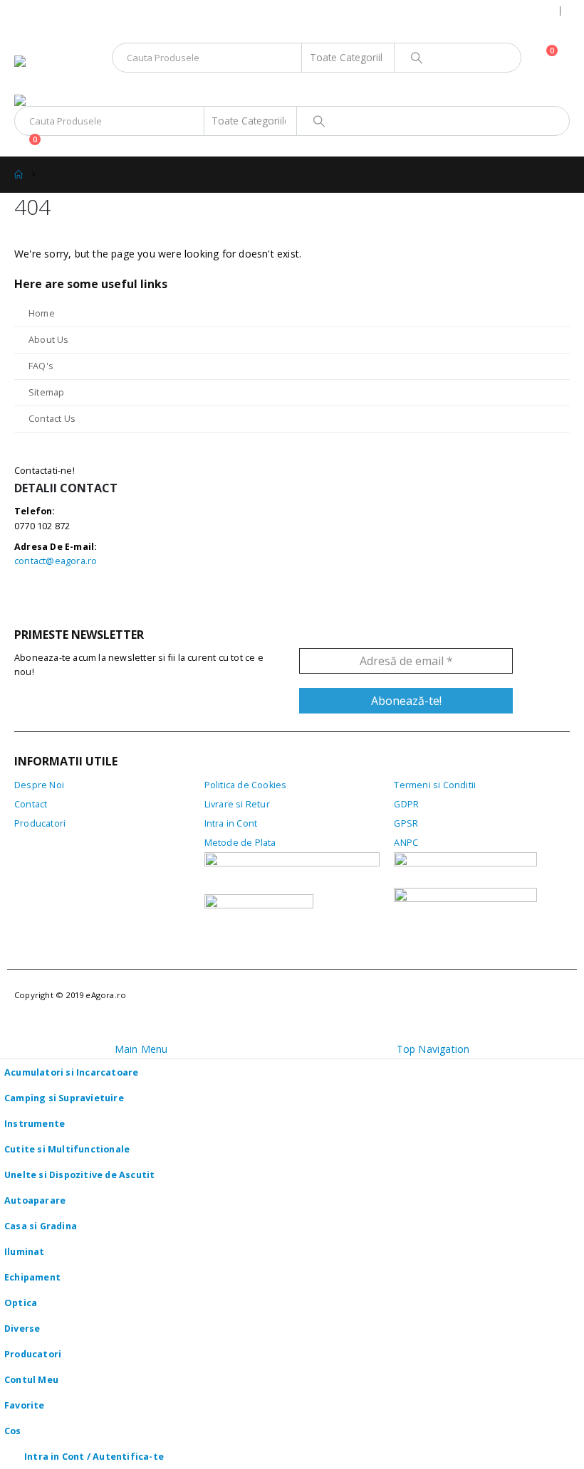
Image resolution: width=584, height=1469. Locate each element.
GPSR (406, 823)
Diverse (22, 1328)
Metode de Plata (240, 843)
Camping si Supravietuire (64, 1098)
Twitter (60, 599)
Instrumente (34, 1124)
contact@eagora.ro (55, 561)
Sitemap (46, 392)
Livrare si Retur (237, 804)
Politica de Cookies (245, 785)
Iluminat (24, 1252)
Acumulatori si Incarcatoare (71, 1072)
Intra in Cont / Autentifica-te (94, 1457)
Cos (12, 1431)
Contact (30, 804)
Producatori (40, 823)
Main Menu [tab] (141, 1049)
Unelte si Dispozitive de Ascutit (79, 1175)
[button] (27, 38)
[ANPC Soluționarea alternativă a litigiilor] (465, 870)
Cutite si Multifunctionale (67, 1149)
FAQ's (40, 366)
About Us (48, 340)
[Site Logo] (53, 75)
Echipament (32, 1277)
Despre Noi (39, 785)
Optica (20, 1303)
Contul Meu (31, 1380)
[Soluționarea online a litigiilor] (465, 905)
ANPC (406, 843)
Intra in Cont (231, 823)
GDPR (406, 804)
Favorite (24, 1405)
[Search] (417, 57)
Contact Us (51, 419)
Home (41, 313)
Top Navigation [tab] (433, 1049)
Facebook (29, 599)
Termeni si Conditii (435, 785)
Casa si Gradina (40, 1226)
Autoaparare (35, 1200)
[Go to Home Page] (18, 174)
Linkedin (91, 599)
